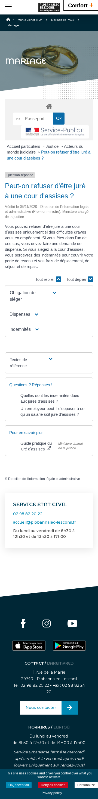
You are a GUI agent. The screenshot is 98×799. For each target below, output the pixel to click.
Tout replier (45, 279)
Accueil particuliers (24, 146)
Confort (80, 5)
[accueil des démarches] (49, 106)
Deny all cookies (53, 785)
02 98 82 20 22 (27, 513)
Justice (53, 146)
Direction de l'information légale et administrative (44, 479)
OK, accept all (18, 785)
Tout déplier (77, 279)
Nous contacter (41, 707)
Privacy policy (52, 793)
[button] (33, 296)
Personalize (86, 785)
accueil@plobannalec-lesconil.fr (44, 522)
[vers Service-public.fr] (55, 132)
